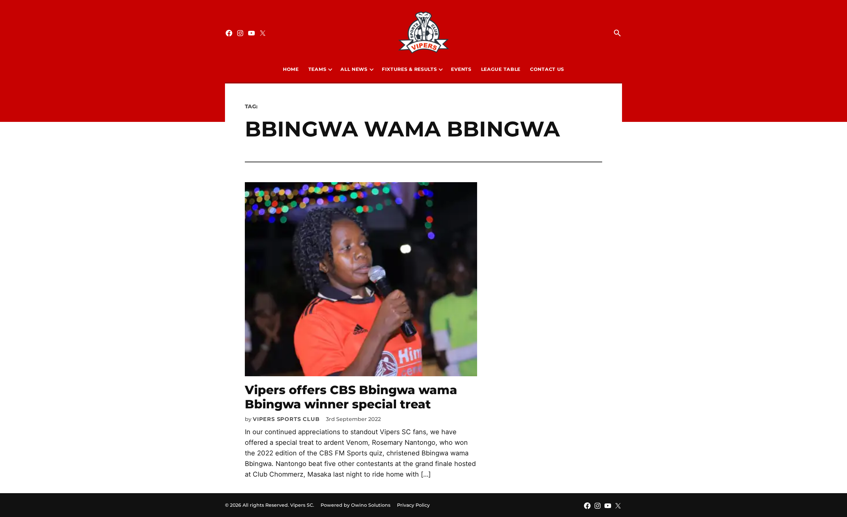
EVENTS (461, 69)
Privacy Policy (413, 505)
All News (354, 69)
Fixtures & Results (409, 69)
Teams (317, 69)
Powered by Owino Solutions (355, 505)
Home (291, 69)
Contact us (547, 69)
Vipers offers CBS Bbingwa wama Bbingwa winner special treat (351, 397)
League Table (500, 69)
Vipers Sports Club (286, 419)
